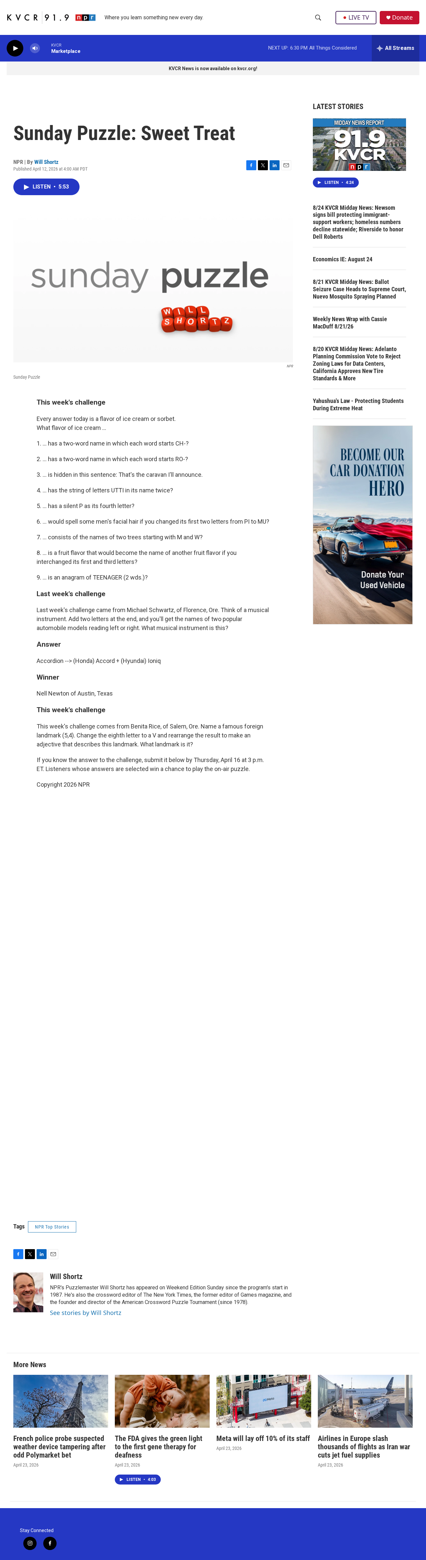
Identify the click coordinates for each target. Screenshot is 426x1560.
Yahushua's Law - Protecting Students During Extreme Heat (358, 404)
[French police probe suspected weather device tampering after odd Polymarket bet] (60, 1401)
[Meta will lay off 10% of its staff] (263, 1401)
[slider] (46, 48)
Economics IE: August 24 (342, 259)
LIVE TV (358, 17)
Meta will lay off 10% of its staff (263, 1438)
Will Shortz (46, 162)
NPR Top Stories (52, 1227)
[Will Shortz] (28, 1292)
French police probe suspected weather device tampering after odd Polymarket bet (59, 1446)
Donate (402, 17)
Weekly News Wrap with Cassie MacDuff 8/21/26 (350, 323)
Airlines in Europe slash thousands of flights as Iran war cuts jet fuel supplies (364, 1446)
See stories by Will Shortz (85, 1313)
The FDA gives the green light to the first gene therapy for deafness (158, 1446)
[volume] (35, 48)
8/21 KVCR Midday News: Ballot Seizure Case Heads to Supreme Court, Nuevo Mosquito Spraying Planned (359, 289)
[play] (15, 48)
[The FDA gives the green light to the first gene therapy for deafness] (162, 1401)
